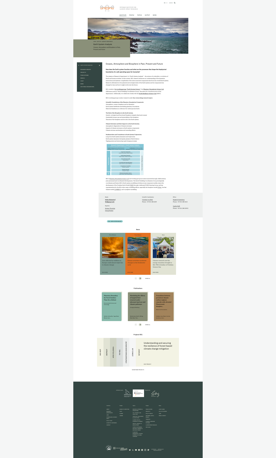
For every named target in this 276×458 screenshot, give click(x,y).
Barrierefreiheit (158, 450)
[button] (135, 278)
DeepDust (107, 352)
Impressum (153, 449)
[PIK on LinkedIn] (142, 450)
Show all (147, 278)
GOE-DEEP (100, 352)
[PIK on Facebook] (139, 450)
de (167, 3)
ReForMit (139, 352)
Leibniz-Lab (132, 352)
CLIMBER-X (117, 189)
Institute (99, 41)
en (164, 3)
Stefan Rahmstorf (110, 199)
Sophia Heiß (176, 206)
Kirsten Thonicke (110, 208)
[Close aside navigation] (99, 65)
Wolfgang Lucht (109, 202)
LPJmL (160, 187)
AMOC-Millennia (113, 352)
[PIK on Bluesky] (130, 450)
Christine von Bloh (147, 199)
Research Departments (107, 41)
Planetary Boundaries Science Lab (119, 178)
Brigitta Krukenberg (178, 199)
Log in (170, 3)
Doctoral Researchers (87, 86)
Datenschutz (161, 449)
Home (94, 41)
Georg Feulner (109, 210)
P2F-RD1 (120, 352)
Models (82, 78)
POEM (131, 185)
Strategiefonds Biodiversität (126, 352)
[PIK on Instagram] (145, 450)
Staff (82, 81)
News (82, 83)
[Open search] (174, 3)
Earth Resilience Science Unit (147, 93)
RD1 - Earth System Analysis (114, 221)
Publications (84, 75)
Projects (83, 72)
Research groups (85, 69)
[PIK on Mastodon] (148, 450)
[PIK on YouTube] (136, 450)
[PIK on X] (133, 450)
